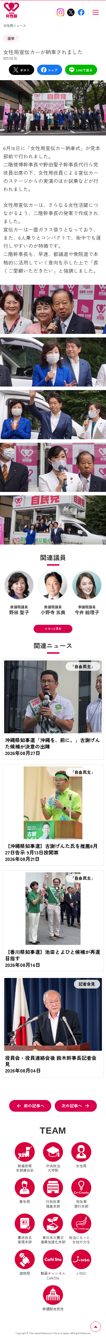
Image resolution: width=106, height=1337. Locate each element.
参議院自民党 (53, 1298)
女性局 (81, 1165)
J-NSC (81, 1273)
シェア (53, 70)
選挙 (10, 38)
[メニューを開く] (95, 12)
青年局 (24, 1201)
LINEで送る (84, 70)
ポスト (25, 70)
